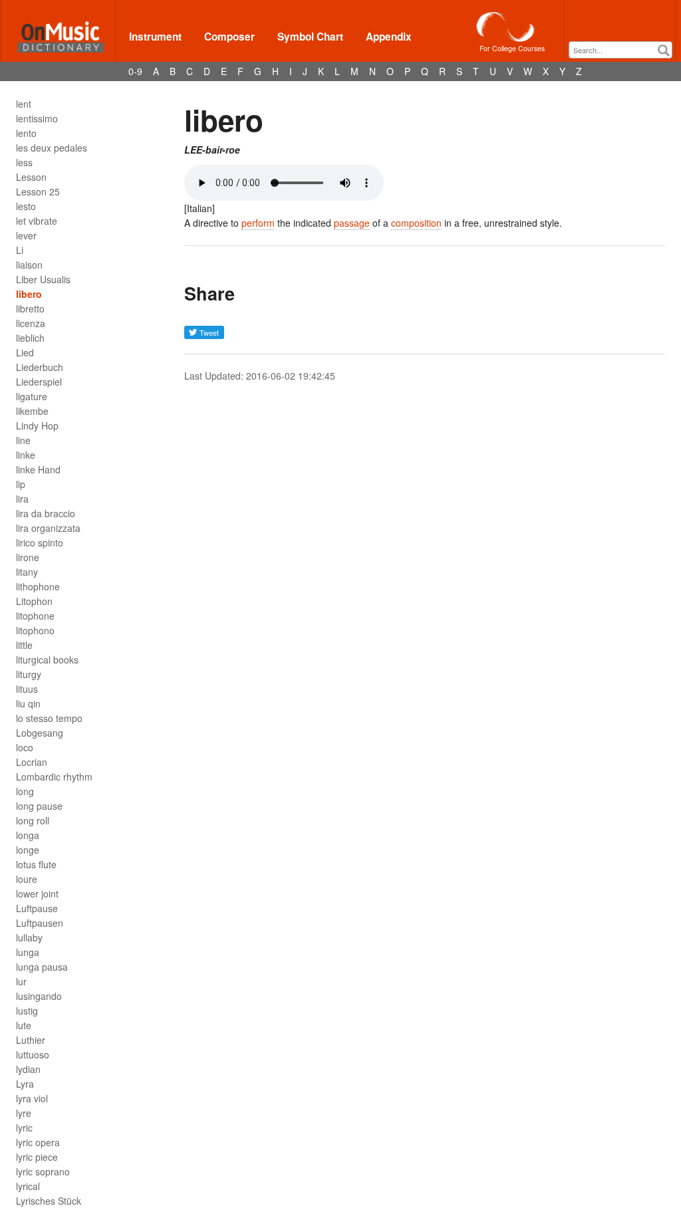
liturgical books (47, 659)
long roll (32, 820)
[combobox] (620, 50)
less (24, 162)
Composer (229, 36)
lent (23, 103)
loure (26, 879)
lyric (24, 1127)
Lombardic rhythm (54, 776)
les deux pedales (51, 147)
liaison (29, 264)
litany (27, 571)
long (25, 791)
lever (26, 235)
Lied (25, 352)
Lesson (31, 176)
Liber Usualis (43, 279)
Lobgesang (39, 732)
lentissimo (37, 118)
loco (24, 747)
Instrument (155, 36)
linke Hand (38, 469)
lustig (27, 1010)
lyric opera (38, 1142)
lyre (23, 1113)
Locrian (31, 762)
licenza (30, 323)
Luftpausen (39, 922)
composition (416, 222)
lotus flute (36, 864)
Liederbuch (39, 367)
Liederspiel (39, 381)
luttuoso (32, 1054)
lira (22, 498)
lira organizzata (48, 528)
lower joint (37, 893)
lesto (26, 206)
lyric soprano (43, 1171)
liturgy (28, 674)
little (24, 645)
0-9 (135, 71)
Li (19, 250)
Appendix (389, 36)
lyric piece (37, 1156)
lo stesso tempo (49, 718)
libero (29, 294)
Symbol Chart (310, 36)
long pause (39, 805)
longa (27, 835)
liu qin (28, 703)
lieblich (30, 337)
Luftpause (37, 908)
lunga (27, 952)
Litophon (34, 601)
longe (27, 849)
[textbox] (624, 50)
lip (20, 484)
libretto (30, 308)
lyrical (28, 1186)
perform (258, 222)
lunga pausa (42, 966)
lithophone (38, 586)
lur (21, 981)
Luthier (30, 1039)
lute (23, 1025)
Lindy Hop (37, 425)
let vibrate (36, 220)
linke (25, 454)
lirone (27, 557)
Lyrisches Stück (48, 1200)
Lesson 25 (38, 191)
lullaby (29, 937)
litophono (35, 630)
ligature (31, 396)
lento (26, 133)
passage (352, 222)
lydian (28, 1069)
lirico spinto (39, 542)
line (23, 440)
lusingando (39, 996)
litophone (35, 615)
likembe (32, 411)
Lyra (25, 1083)
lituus (27, 688)
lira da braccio (45, 513)
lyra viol (32, 1098)
